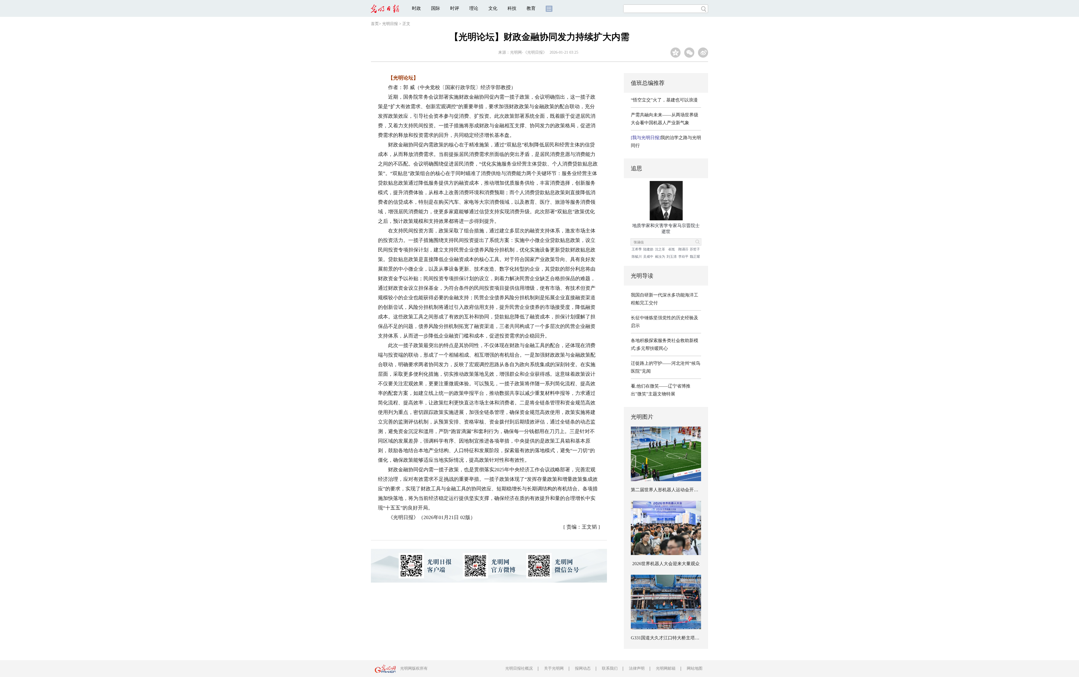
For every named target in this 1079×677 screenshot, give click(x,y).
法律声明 (637, 668)
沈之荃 (660, 249)
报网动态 (583, 668)
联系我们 (610, 668)
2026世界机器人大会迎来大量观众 (666, 563)
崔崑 (671, 249)
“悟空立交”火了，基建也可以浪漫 (664, 100)
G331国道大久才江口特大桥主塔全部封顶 (672, 637)
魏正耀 (695, 257)
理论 (473, 8)
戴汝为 (660, 257)
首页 (375, 24)
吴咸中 (648, 257)
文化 (492, 8)
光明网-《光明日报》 (528, 52)
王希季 (637, 249)
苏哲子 (695, 249)
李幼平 (683, 257)
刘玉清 (672, 257)
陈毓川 (637, 257)
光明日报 (390, 24)
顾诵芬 (683, 249)
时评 (454, 8)
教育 (531, 8)
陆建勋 (648, 249)
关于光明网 (554, 668)
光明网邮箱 (665, 668)
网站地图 (694, 668)
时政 (416, 8)
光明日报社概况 (519, 668)
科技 (511, 8)
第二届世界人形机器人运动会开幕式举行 (671, 489)
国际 (435, 8)
